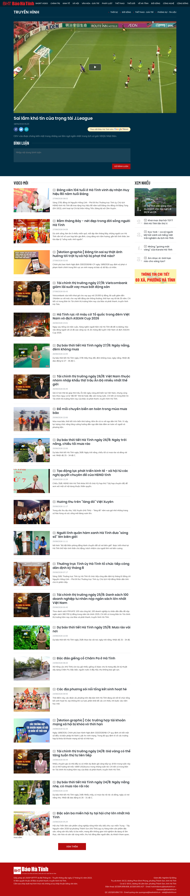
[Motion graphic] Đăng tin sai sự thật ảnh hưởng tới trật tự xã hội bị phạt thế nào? (87, 254)
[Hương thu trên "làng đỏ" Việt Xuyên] (32, 512)
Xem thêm (72, 846)
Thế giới (131, 3)
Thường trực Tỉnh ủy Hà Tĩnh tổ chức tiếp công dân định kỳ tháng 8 (91, 566)
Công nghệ (168, 3)
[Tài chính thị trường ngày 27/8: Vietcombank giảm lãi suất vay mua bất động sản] (32, 293)
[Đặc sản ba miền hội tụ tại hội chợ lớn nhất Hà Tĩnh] (32, 823)
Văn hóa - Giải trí (90, 3)
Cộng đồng (182, 3)
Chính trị (55, 3)
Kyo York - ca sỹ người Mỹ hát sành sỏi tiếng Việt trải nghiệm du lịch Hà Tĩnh (159, 235)
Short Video (41, 3)
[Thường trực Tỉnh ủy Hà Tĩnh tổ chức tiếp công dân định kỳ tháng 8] (32, 574)
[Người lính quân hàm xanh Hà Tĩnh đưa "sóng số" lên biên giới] (32, 543)
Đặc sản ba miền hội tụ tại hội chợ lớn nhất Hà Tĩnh (91, 815)
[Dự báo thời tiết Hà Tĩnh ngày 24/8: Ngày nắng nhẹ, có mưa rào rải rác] (32, 792)
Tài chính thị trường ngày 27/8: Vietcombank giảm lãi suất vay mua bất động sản (90, 285)
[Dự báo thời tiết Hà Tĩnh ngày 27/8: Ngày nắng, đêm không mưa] (32, 356)
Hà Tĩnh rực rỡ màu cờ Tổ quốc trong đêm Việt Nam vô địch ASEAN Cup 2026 (91, 317)
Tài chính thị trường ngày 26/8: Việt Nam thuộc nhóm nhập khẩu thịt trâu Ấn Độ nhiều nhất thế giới (91, 380)
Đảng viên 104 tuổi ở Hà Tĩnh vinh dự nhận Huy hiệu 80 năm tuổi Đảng (91, 192)
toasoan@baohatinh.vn (166, 889)
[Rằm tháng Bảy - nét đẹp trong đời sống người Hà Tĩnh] (32, 231)
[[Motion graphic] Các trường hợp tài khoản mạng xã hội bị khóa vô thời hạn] (32, 730)
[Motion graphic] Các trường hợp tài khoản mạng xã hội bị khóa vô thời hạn (89, 722)
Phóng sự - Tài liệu (167, 12)
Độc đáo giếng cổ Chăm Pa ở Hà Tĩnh (85, 658)
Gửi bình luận (121, 166)
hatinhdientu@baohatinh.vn (163, 886)
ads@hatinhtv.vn (169, 892)
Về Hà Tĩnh (143, 3)
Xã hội (76, 3)
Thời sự (114, 12)
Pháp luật (107, 3)
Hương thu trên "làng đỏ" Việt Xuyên (84, 502)
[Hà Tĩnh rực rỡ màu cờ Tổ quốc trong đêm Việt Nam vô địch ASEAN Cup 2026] (32, 325)
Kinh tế (66, 3)
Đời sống (155, 3)
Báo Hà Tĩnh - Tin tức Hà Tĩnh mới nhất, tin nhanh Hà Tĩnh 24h (18, 3)
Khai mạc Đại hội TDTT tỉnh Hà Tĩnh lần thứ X (158, 222)
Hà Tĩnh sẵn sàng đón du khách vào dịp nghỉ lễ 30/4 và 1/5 (158, 209)
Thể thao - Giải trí (144, 12)
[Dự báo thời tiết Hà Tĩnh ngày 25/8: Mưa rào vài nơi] (32, 637)
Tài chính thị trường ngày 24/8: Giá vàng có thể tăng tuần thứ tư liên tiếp (91, 753)
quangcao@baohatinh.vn (149, 892)
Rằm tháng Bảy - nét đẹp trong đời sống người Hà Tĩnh (91, 223)
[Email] (26, 129)
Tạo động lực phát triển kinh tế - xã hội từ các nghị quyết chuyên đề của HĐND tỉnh (90, 473)
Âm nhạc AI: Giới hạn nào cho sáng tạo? (157, 260)
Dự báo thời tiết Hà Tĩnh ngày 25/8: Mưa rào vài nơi (91, 629)
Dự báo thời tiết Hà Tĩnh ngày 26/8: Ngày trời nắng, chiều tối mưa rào (89, 442)
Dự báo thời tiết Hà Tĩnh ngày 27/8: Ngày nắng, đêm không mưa (91, 347)
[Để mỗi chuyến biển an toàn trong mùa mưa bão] (32, 419)
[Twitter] (21, 129)
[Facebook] (16, 129)
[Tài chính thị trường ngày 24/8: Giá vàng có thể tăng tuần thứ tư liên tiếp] (32, 761)
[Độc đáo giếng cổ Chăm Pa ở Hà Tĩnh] (32, 668)
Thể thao (119, 3)
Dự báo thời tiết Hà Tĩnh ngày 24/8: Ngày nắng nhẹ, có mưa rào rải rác (91, 784)
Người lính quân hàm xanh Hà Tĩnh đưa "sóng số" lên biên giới (90, 535)
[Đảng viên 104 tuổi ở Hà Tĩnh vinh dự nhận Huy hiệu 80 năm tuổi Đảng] (32, 200)
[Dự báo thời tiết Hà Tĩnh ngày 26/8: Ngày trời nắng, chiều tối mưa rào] (32, 450)
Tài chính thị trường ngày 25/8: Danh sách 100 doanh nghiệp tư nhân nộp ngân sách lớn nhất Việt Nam (90, 599)
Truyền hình (26, 12)
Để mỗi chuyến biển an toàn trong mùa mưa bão (90, 411)
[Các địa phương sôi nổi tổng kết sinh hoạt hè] (32, 699)
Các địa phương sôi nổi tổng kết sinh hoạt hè (91, 689)
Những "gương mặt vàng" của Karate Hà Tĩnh (158, 248)
